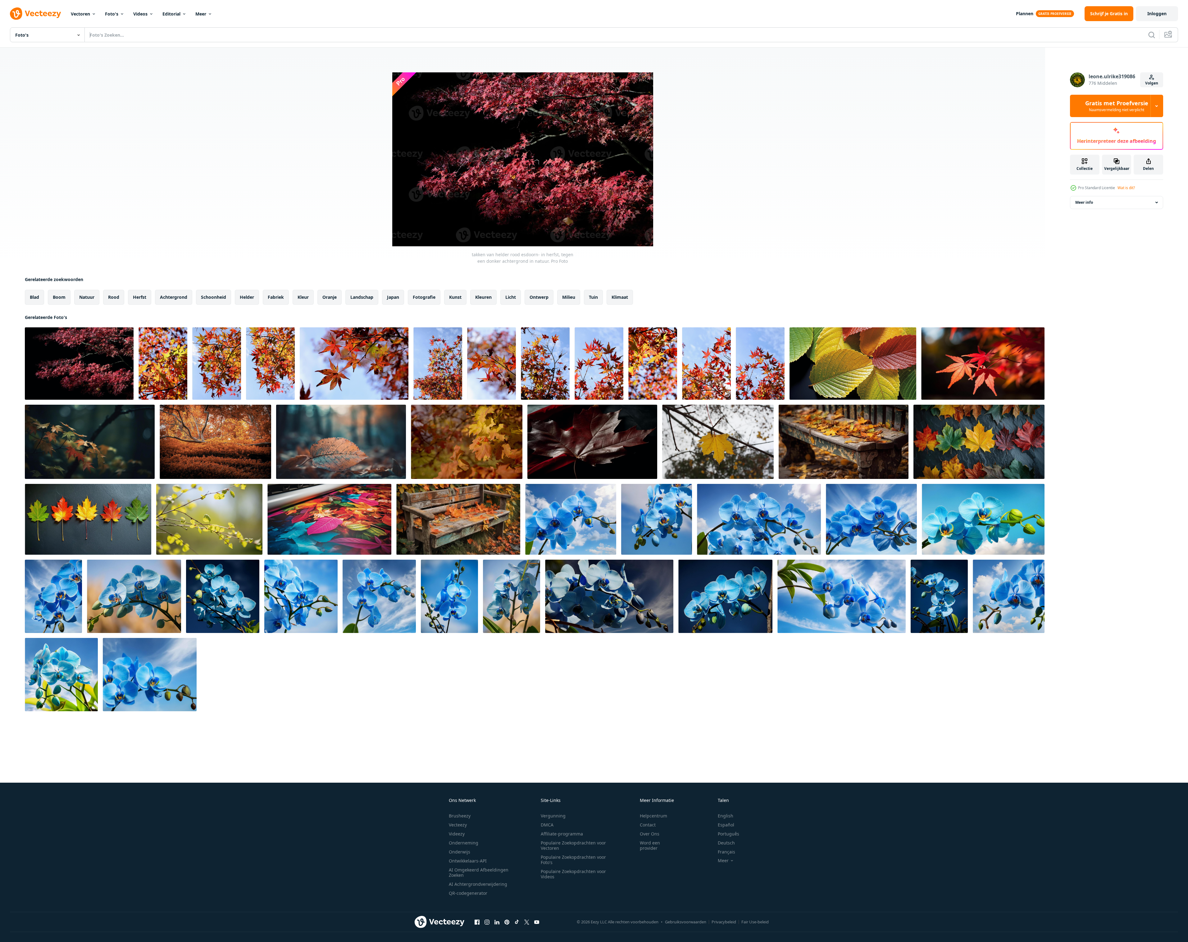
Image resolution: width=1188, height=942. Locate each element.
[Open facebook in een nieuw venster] (477, 921)
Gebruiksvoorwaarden (685, 922)
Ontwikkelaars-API (468, 861)
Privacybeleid (724, 922)
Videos (140, 14)
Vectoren (80, 14)
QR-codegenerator (468, 893)
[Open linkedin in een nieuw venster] (496, 921)
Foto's (111, 14)
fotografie (424, 297)
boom (59, 297)
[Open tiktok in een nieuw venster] (516, 921)
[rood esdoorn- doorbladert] (163, 363)
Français (726, 852)
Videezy (457, 834)
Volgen (1151, 83)
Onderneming (463, 843)
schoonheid (213, 297)
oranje (329, 297)
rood (113, 297)
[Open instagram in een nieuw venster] (487, 921)
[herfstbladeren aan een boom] (718, 442)
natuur (86, 297)
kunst (455, 297)
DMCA (547, 825)
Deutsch (726, 843)
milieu (568, 297)
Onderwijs (459, 852)
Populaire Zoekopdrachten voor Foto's (573, 859)
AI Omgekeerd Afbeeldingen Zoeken (478, 872)
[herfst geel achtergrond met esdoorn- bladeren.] (466, 442)
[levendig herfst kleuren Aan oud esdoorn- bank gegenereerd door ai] (843, 442)
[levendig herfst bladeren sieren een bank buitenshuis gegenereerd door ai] (458, 519)
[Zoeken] (1151, 35)
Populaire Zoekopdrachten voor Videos (573, 874)
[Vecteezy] (35, 13)
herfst (139, 297)
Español (726, 825)
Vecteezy (458, 825)
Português (728, 834)
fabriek (276, 297)
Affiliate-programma (562, 834)
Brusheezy (460, 816)
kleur (303, 297)
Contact (648, 825)
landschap (361, 297)
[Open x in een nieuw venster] (526, 921)
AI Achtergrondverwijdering (478, 884)
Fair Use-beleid (755, 922)
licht (510, 297)
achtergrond (173, 297)
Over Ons (649, 834)
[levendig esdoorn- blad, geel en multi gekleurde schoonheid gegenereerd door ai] (592, 442)
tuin (593, 297)
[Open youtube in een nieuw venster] (536, 921)
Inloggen (1157, 13)
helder (247, 297)
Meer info (1084, 202)
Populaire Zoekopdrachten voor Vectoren (573, 845)
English (725, 816)
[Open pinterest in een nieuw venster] (506, 921)
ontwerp (539, 297)
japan (393, 297)
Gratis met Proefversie (1116, 105)
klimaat (620, 297)
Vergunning (553, 816)
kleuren (483, 297)
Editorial (171, 14)
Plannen (1024, 13)
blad (34, 297)
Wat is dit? (1126, 187)
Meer (200, 14)
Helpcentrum (653, 816)
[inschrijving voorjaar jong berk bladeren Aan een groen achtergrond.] (209, 519)
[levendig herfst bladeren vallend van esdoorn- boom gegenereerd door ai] (341, 442)
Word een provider (650, 845)
